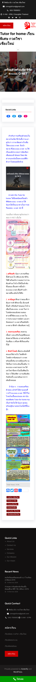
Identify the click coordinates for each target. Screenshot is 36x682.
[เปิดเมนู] (18, 50)
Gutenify (24, 669)
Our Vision (11, 561)
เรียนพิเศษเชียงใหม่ (13, 514)
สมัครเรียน (6, 25)
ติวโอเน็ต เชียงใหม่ (13, 511)
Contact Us (11, 545)
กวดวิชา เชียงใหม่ (13, 497)
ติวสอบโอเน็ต (12, 507)
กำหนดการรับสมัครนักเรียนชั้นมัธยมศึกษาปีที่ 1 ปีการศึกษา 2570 (17, 588)
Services (10, 549)
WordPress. (18, 672)
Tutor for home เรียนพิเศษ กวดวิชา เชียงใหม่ (17, 38)
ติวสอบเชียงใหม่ (12, 504)
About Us (10, 541)
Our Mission (11, 557)
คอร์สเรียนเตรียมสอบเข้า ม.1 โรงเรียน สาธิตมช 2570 (18, 579)
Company (10, 553)
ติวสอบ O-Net (12, 500)
